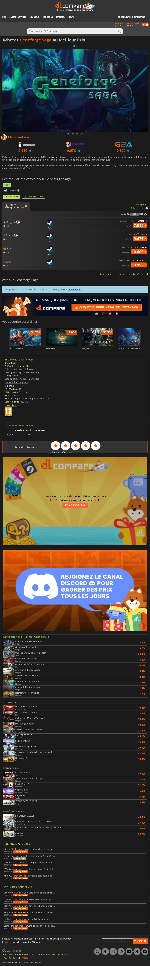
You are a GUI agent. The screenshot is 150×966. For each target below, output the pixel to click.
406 (7, 226)
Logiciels (34, 17)
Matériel (60, 17)
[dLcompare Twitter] (96, 951)
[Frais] (134, 214)
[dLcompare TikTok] (136, 951)
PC (8, 185)
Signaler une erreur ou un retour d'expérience (123, 274)
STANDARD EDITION (34, 196)
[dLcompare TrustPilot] (120, 951)
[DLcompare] (11, 950)
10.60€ (138, 251)
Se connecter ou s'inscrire (131, 17)
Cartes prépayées (17, 17)
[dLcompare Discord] (144, 951)
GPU (7, 398)
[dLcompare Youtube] (128, 951)
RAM (7, 395)
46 (6, 265)
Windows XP (15, 389)
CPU (7, 392)
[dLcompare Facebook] (104, 951)
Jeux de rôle (23, 366)
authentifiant (74, 289)
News (71, 17)
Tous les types (11, 196)
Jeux (4, 17)
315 (7, 252)
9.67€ (139, 238)
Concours (47, 17)
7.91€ (139, 225)
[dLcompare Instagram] (112, 951)
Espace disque (12, 401)
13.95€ (138, 264)
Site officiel (10, 362)
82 (6, 239)
